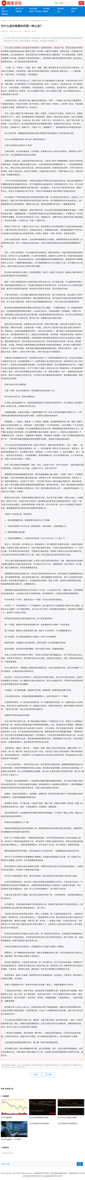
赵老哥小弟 (4, 31)
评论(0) (34, 31)
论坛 (58, 11)
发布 (79, 1164)
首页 (3, 8)
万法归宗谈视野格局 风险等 (38, 1117)
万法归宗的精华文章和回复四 (39, 1123)
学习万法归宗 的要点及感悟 (67, 1117)
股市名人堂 (19, 8)
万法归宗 (24, 20)
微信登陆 (5, 14)
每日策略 (46, 8)
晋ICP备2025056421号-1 (36, 1176)
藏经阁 (45, 11)
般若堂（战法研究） (36, 11)
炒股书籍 (60, 8)
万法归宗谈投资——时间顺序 (11, 1139)
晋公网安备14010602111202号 (53, 1176)
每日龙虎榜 (33, 8)
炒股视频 (18, 11)
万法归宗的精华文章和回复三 (68, 1123)
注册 (72, 11)
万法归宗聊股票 (6, 1117)
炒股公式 (5, 11)
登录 (3, 1164)
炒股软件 (74, 8)
